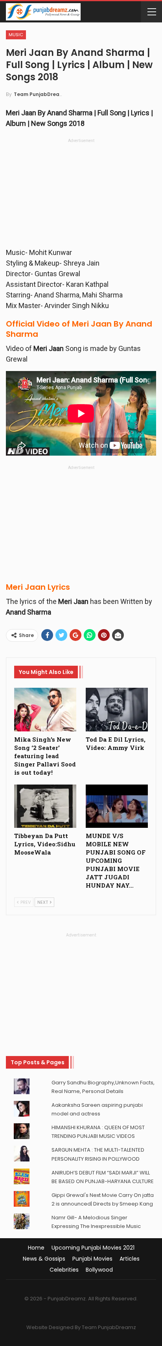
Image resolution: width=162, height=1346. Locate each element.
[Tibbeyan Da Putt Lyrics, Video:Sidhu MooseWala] (45, 806)
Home (36, 1248)
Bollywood (99, 1270)
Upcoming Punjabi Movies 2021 (93, 1248)
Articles (130, 1259)
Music (16, 34)
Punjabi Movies (92, 1259)
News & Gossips (44, 1259)
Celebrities (64, 1270)
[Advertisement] (81, 195)
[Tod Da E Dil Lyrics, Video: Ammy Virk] (117, 709)
